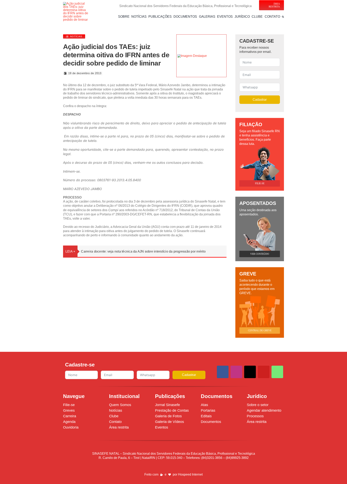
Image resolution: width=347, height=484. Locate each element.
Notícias (115, 410)
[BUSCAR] (283, 16)
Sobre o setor (257, 405)
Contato (115, 422)
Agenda (69, 422)
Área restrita (119, 427)
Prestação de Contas (172, 410)
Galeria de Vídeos (169, 422)
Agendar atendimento (264, 410)
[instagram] (236, 372)
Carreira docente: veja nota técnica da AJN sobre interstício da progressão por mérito (143, 251)
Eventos (161, 427)
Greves (69, 410)
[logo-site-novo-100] (76, 3)
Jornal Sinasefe (167, 405)
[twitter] (250, 372)
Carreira (69, 416)
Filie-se (69, 405)
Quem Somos (120, 405)
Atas (204, 405)
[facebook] (223, 372)
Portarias (208, 410)
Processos (255, 416)
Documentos (211, 422)
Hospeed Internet (190, 474)
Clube (113, 416)
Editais (206, 416)
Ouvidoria (71, 427)
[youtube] (263, 372)
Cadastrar (260, 99)
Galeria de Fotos (168, 416)
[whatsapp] (277, 372)
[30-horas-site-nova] (192, 55)
